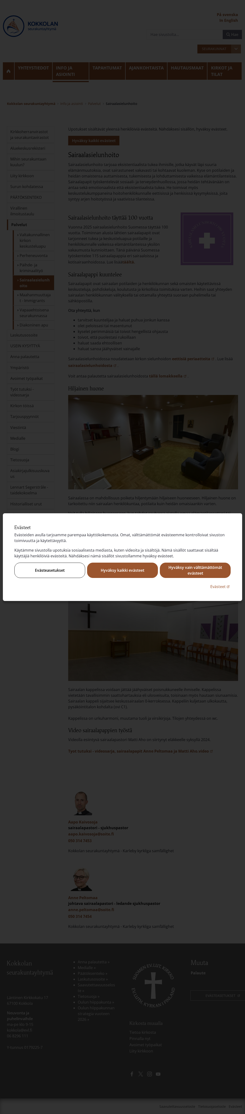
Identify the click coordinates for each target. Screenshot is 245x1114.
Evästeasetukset (50, 570)
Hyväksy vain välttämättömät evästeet (195, 570)
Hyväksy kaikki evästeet (122, 570)
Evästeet (220, 586)
